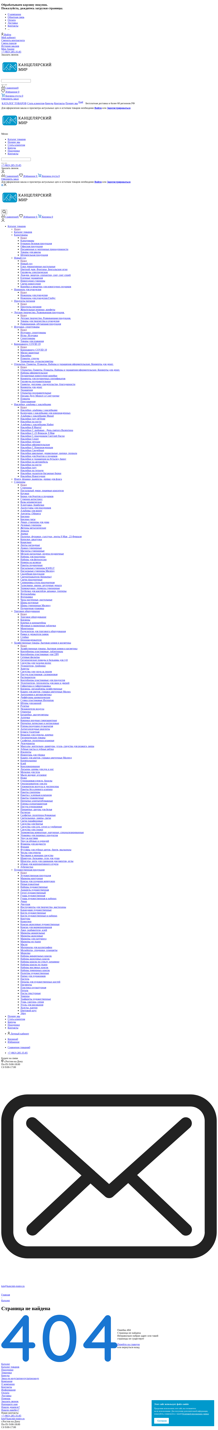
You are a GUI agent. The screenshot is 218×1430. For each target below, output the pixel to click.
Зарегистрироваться (119, 108)
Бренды (12, 148)
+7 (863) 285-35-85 (11, 51)
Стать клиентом (16, 145)
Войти (98, 108)
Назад (17, 229)
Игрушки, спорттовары (33, 332)
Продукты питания (30, 306)
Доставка (6, 1395)
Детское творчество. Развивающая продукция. (45, 318)
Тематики (6, 1372)
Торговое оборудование (33, 617)
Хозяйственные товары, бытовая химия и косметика (48, 648)
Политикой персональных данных (195, 1414)
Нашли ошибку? (10, 1410)
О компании (8, 1384)
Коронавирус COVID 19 (33, 349)
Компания (6, 1381)
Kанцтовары (27, 240)
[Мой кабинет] (3, 172)
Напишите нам (9, 1404)
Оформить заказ (10, 98)
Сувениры (26, 487)
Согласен (162, 1421)
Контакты (13, 153)
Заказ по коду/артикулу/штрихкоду (20, 1378)
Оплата (5, 1392)
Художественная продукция (35, 875)
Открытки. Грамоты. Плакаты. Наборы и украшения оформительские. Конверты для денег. (70, 370)
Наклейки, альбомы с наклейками (38, 410)
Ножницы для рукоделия (34, 295)
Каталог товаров (17, 139)
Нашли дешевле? (10, 1407)
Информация (8, 1390)
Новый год (26, 263)
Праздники (14, 150)
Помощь (5, 1398)
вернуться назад (130, 1347)
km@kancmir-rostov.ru (13, 1286)
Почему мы (14, 142)
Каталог (5, 1364)
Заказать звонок (10, 1401)
